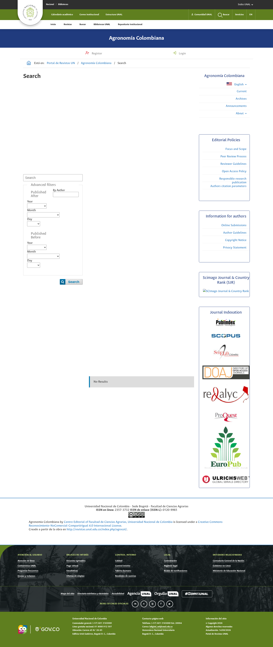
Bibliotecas (63, 4)
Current (242, 91)
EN (250, 14)
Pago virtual (72, 566)
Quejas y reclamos (26, 576)
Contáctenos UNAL (27, 566)
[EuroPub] (226, 469)
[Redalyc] (226, 402)
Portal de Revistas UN (61, 63)
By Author (59, 190)
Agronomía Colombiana (136, 38)
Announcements (236, 106)
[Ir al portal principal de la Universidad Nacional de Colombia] (30, 12)
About (240, 113)
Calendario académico (62, 14)
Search (73, 282)
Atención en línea (26, 561)
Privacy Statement (234, 247)
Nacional (50, 4)
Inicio (53, 24)
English (239, 84)
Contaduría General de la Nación (228, 561)
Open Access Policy (234, 171)
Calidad (118, 561)
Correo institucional (89, 14)
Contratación (170, 561)
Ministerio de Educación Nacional (229, 571)
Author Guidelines (234, 232)
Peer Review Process (233, 156)
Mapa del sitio (67, 594)
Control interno (122, 566)
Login (182, 53)
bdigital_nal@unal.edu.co (161, 627)
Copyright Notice (235, 240)
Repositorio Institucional (130, 24)
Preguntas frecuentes (28, 571)
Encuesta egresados (75, 561)
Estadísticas (72, 571)
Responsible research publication (232, 180)
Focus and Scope (235, 149)
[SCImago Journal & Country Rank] (226, 291)
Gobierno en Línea (222, 566)
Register (96, 53)
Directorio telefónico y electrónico (92, 594)
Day (29, 219)
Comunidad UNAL (201, 14)
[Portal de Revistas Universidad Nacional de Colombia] (29, 63)
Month (31, 210)
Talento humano (123, 571)
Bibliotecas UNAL (102, 24)
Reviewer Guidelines (233, 164)
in (135, 604)
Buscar (82, 24)
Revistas (68, 24)
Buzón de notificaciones (175, 571)
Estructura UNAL (114, 14)
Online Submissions (233, 225)
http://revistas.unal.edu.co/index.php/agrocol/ (97, 529)
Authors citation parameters (228, 186)
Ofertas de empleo (75, 576)
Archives (241, 98)
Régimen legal (170, 566)
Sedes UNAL (244, 4)
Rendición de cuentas (125, 576)
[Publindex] (226, 326)
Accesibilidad (118, 594)
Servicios (239, 14)
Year (30, 201)
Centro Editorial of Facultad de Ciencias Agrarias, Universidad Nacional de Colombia (118, 522)
